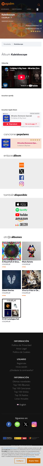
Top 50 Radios (21, 395)
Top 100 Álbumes (21, 385)
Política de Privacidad (21, 345)
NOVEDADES (5, 9)
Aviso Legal (21, 348)
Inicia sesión (38, 9)
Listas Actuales (21, 398)
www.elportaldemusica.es (10, 448)
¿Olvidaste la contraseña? (21, 370)
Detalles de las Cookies (29, 456)
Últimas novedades (21, 381)
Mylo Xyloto (27, 262)
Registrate (21, 363)
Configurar (20, 461)
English (23, 404)
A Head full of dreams (11, 262)
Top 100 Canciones (21, 388)
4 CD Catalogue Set (10, 319)
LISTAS (29, 9)
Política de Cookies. (35, 453)
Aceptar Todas (34, 461)
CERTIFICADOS (16, 9)
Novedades (7, 44)
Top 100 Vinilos (21, 391)
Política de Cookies (21, 352)
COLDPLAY (6, 17)
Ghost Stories (8, 290)
